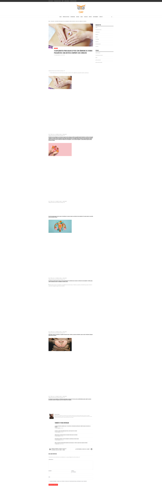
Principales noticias (66, 16)
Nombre (50, 470)
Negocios (77, 16)
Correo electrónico (73, 472)
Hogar (60, 16)
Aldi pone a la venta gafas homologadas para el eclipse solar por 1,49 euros (66, 430)
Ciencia (81, 16)
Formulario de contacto (99, 55)
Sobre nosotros (98, 52)
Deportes (90, 16)
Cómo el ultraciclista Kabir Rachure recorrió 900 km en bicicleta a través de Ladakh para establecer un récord (71, 442)
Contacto (101, 16)
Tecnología (86, 16)
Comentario (51, 459)
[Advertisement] (71, 64)
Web (49, 476)
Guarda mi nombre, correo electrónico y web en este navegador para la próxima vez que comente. (68, 481)
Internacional (73, 16)
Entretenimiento (95, 16)
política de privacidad (99, 62)
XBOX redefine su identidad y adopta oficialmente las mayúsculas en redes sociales (67, 438)
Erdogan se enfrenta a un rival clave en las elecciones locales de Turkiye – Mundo (58, 449)
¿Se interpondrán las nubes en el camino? (82, 449)
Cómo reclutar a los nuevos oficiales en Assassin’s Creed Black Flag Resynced (66, 434)
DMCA (96, 57)
